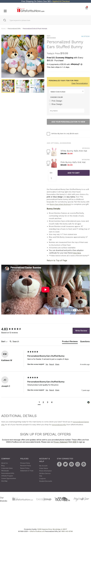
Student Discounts (45, 481)
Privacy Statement (61, 442)
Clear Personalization (79, 83)
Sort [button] (3, 341)
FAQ (40, 476)
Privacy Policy (25, 463)
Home (3, 28)
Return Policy (24, 468)
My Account (43, 466)
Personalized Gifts (14, 28)
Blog (3, 465)
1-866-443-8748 (67, 531)
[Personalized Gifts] (30, 11)
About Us (4, 463)
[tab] (70, 342)
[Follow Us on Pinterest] (71, 464)
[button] (39, 402)
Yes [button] (47, 364)
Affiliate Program (7, 476)
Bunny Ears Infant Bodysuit (60, 204)
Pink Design (57, 101)
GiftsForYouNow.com (37, 531)
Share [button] (57, 364)
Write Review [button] (81, 330)
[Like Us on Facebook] (59, 464)
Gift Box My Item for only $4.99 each (64, 134)
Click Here (77, 253)
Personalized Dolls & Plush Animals (35, 28)
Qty (51, 173)
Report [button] (51, 364)
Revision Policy (25, 465)
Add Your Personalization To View (68, 122)
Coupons (42, 478)
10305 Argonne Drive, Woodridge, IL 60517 (52, 529)
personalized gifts (59, 425)
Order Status (43, 468)
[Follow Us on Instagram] (77, 464)
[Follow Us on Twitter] (65, 464)
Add (47, 154)
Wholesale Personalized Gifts (7, 472)
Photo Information (45, 471)
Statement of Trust (26, 471)
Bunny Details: (54, 209)
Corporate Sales (7, 468)
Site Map (4, 481)
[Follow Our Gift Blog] (83, 464)
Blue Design (57, 104)
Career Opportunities (8, 478)
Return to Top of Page (57, 260)
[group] (13, 329)
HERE (74, 442)
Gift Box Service (44, 473)
